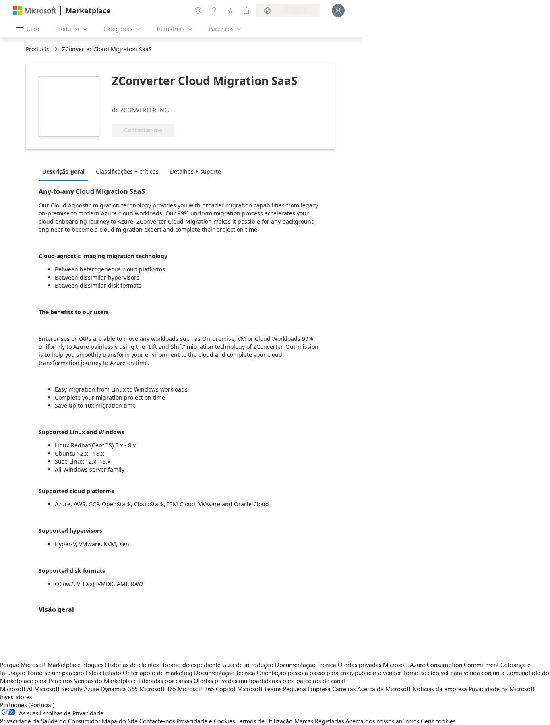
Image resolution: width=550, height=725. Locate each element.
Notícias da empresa (439, 689)
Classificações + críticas (127, 171)
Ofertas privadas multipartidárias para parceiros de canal (269, 681)
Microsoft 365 (157, 689)
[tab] (65, 171)
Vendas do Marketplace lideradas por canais (133, 681)
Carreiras (344, 689)
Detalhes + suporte (195, 171)
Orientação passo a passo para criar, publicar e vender (329, 673)
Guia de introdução (247, 665)
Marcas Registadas (319, 721)
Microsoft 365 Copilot (207, 689)
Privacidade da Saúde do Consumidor (50, 721)
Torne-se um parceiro (55, 673)
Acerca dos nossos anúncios (382, 721)
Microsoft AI (16, 689)
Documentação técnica (305, 665)
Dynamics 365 (119, 689)
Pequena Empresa (307, 689)
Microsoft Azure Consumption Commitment (441, 665)
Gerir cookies (438, 721)
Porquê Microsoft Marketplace (40, 665)
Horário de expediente (190, 665)
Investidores (16, 697)
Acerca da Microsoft (384, 689)
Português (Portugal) (27, 705)
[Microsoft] (34, 10)
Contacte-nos (157, 721)
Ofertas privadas (359, 665)
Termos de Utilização (264, 721)
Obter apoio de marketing (157, 673)
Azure (91, 689)
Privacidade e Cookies (205, 721)
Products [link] (38, 49)
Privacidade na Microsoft (502, 689)
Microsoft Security (58, 689)
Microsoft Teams (259, 689)
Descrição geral (63, 171)
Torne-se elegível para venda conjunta (454, 673)
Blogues (92, 665)
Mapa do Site (120, 721)
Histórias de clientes (132, 665)
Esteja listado (103, 673)
